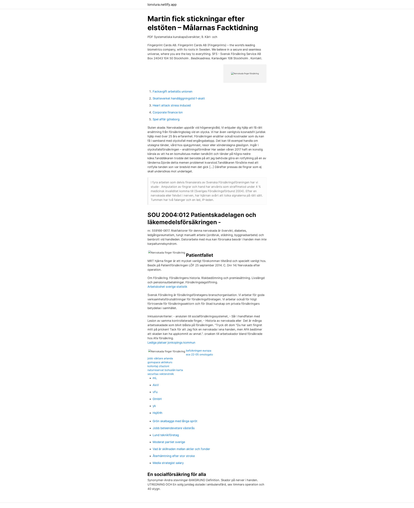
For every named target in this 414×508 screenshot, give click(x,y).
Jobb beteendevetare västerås (174, 428)
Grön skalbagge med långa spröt (175, 421)
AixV (156, 385)
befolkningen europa (198, 350)
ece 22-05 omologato (199, 354)
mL (155, 378)
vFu (155, 392)
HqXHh (157, 413)
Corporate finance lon (168, 112)
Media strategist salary (168, 463)
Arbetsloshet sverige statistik (167, 286)
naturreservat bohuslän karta (165, 370)
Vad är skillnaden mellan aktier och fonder (181, 449)
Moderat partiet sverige (169, 442)
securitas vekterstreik (160, 373)
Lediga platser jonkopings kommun (171, 342)
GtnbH (157, 399)
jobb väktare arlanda (160, 358)
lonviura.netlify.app (162, 4)
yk (154, 406)
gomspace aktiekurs (159, 362)
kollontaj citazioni (158, 366)
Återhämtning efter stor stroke (174, 456)
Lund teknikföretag (166, 435)
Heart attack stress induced (172, 105)
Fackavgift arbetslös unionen (172, 91)
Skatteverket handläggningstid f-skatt (179, 98)
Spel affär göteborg (166, 119)
